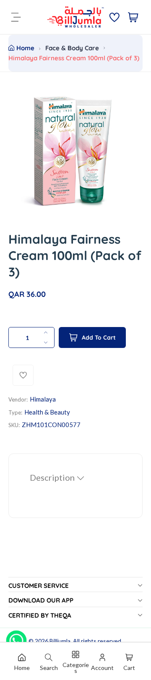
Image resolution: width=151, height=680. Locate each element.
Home (25, 48)
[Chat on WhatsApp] (16, 637)
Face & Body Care (72, 48)
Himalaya (43, 399)
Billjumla (59, 640)
